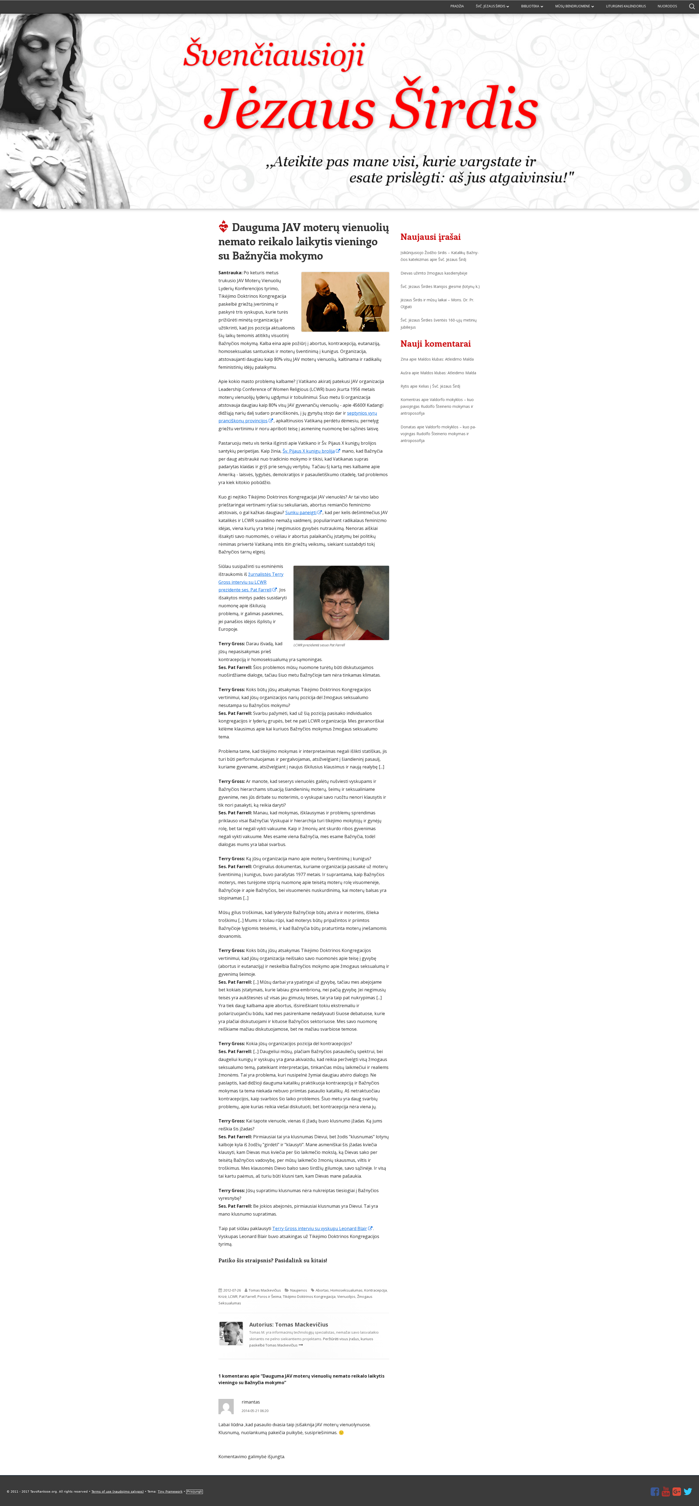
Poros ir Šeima (269, 1296)
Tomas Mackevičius (265, 1290)
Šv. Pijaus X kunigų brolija (312, 451)
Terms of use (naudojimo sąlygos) (117, 1491)
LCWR (233, 1296)
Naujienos (298, 1290)
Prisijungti (194, 1491)
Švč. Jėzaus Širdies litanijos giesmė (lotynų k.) (440, 286)
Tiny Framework (170, 1491)
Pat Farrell (247, 1296)
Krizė (222, 1296)
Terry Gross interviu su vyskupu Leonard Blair (322, 1228)
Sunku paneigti (303, 512)
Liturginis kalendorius (626, 6)
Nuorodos (667, 6)
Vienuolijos (346, 1296)
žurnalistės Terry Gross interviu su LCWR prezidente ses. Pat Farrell (250, 582)
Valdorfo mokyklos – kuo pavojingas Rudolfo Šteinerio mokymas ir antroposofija (437, 406)
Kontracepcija (375, 1290)
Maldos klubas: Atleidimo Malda (446, 359)
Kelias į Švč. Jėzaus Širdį (439, 386)
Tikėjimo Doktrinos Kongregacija (309, 1296)
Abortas (322, 1290)
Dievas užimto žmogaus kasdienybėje (434, 273)
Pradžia (457, 6)
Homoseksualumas (346, 1290)
